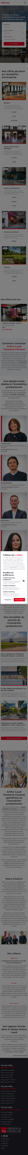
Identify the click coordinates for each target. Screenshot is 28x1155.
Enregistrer (8, 599)
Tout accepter (19, 599)
